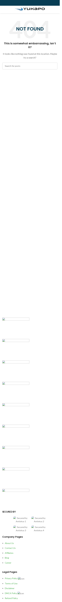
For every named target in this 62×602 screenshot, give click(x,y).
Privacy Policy (11, 578)
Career (8, 562)
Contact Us (10, 548)
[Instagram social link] (30, 3)
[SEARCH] (54, 66)
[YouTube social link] (33, 3)
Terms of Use (11, 583)
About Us (9, 543)
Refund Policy (11, 598)
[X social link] (26, 3)
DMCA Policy (11, 593)
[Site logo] (30, 9)
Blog (7, 557)
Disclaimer (9, 588)
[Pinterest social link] (37, 3)
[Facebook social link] (23, 3)
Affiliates (9, 553)
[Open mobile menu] (3, 9)
